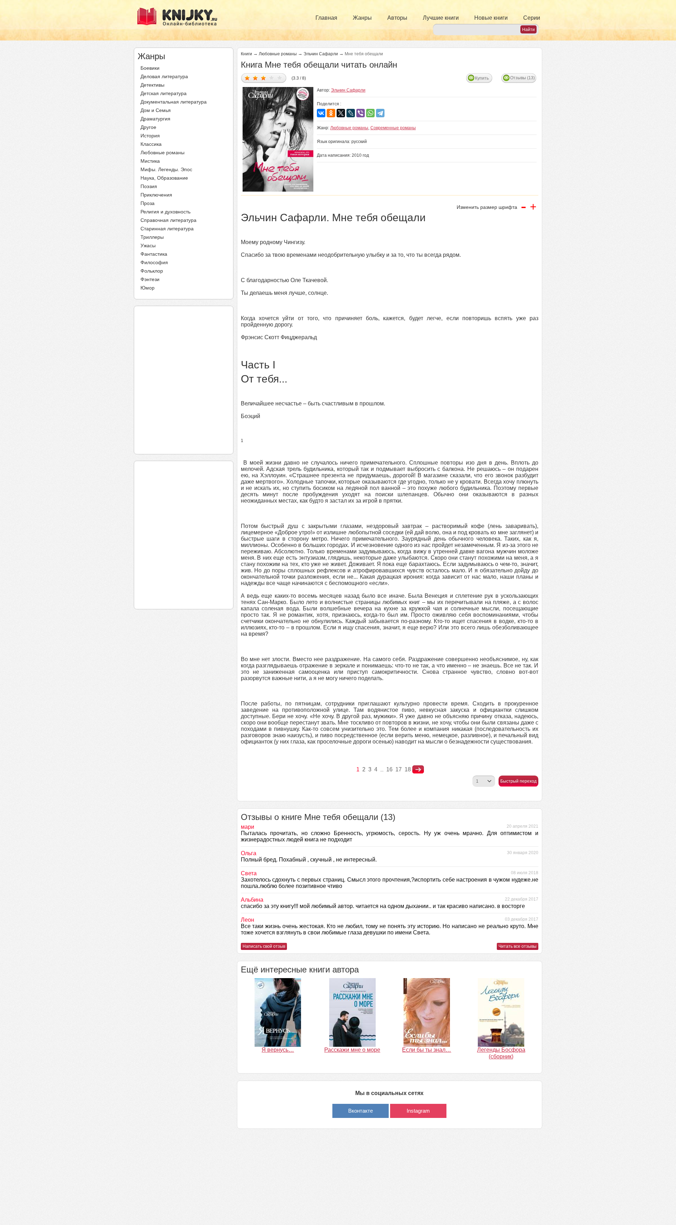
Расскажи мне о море (352, 1050)
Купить (482, 78)
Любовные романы (162, 152)
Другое (148, 127)
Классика (151, 144)
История (150, 135)
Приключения (156, 195)
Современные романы (393, 127)
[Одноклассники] (331, 113)
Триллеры (152, 237)
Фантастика (153, 254)
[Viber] (360, 113)
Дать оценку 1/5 (247, 77)
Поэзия (148, 186)
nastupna (418, 769)
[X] (341, 113)
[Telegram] (380, 113)
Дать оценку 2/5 (255, 77)
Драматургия (155, 119)
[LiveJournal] (350, 113)
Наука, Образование (164, 178)
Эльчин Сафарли (320, 53)
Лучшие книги (441, 18)
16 (389, 769)
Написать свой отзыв (264, 946)
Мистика (150, 161)
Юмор (147, 288)
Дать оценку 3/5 (264, 77)
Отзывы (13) (522, 77)
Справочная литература (168, 220)
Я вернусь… (278, 1050)
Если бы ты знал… (426, 1050)
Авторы (397, 18)
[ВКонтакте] (321, 113)
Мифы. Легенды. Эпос (166, 169)
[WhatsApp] (370, 113)
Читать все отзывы (518, 946)
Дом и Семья (155, 110)
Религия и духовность (165, 211)
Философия (154, 262)
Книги (246, 53)
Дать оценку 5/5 (280, 77)
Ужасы (148, 245)
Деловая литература (164, 76)
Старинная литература (167, 228)
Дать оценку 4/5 (272, 77)
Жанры (362, 18)
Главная (326, 18)
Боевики (149, 68)
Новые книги (491, 18)
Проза (147, 203)
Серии (531, 18)
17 (398, 769)
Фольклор (151, 271)
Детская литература (163, 93)
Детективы (152, 85)
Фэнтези (149, 279)
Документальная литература (173, 102)
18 (408, 769)
